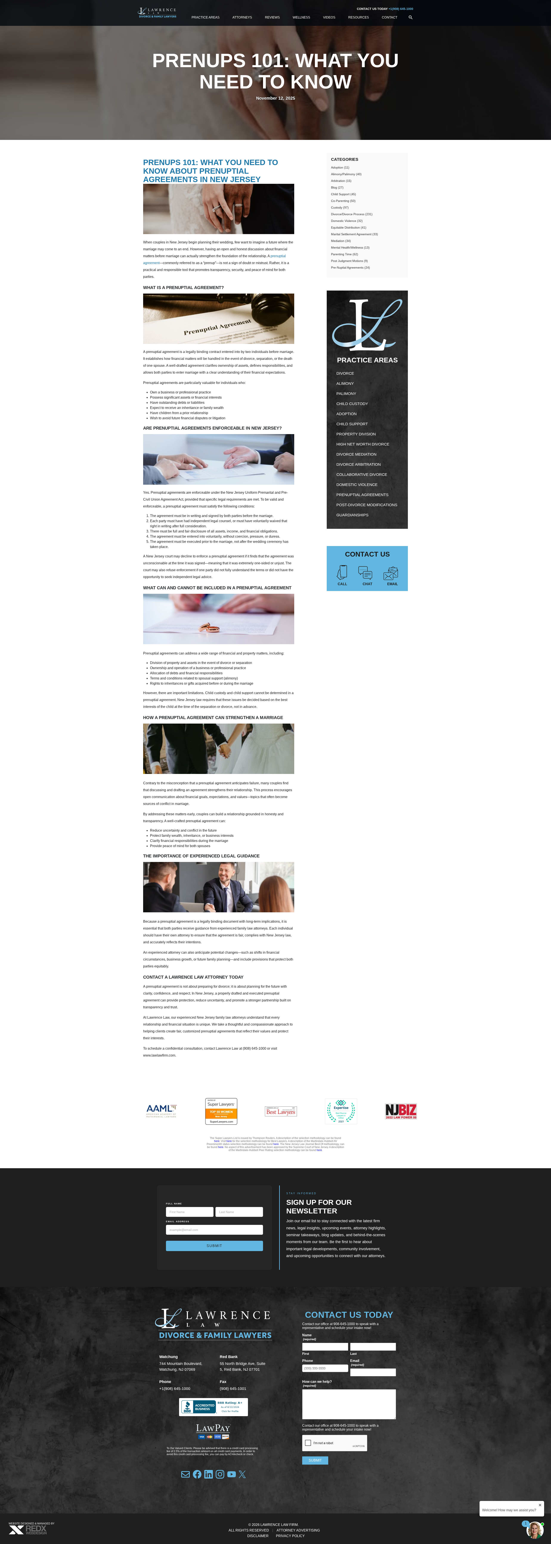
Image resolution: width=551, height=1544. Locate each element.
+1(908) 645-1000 (400, 9)
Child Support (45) (343, 194)
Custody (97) (340, 207)
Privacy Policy (290, 1536)
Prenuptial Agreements (362, 495)
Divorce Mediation (356, 454)
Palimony (346, 393)
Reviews (272, 17)
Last (353, 1353)
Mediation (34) (341, 241)
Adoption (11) (340, 167)
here (217, 1141)
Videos (329, 17)
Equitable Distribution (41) (348, 227)
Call (342, 584)
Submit (214, 1246)
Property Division (356, 434)
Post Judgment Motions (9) (349, 261)
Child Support (352, 424)
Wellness (301, 17)
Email (392, 584)
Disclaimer (258, 1536)
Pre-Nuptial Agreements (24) (350, 267)
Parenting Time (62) (344, 254)
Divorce (345, 373)
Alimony (345, 383)
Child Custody (352, 404)
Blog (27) (337, 187)
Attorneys (242, 17)
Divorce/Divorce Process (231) (352, 214)
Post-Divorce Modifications (366, 505)
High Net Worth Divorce (362, 444)
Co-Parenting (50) (343, 201)
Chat (367, 584)
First (305, 1353)
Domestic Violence (357, 485)
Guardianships (352, 515)
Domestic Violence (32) (347, 221)
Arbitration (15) (341, 181)
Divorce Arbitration (358, 464)
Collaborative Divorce (361, 474)
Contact (389, 17)
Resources (358, 17)
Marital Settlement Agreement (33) (354, 234)
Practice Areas (206, 17)
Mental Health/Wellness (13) (350, 247)
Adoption (346, 414)
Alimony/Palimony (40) (346, 174)
